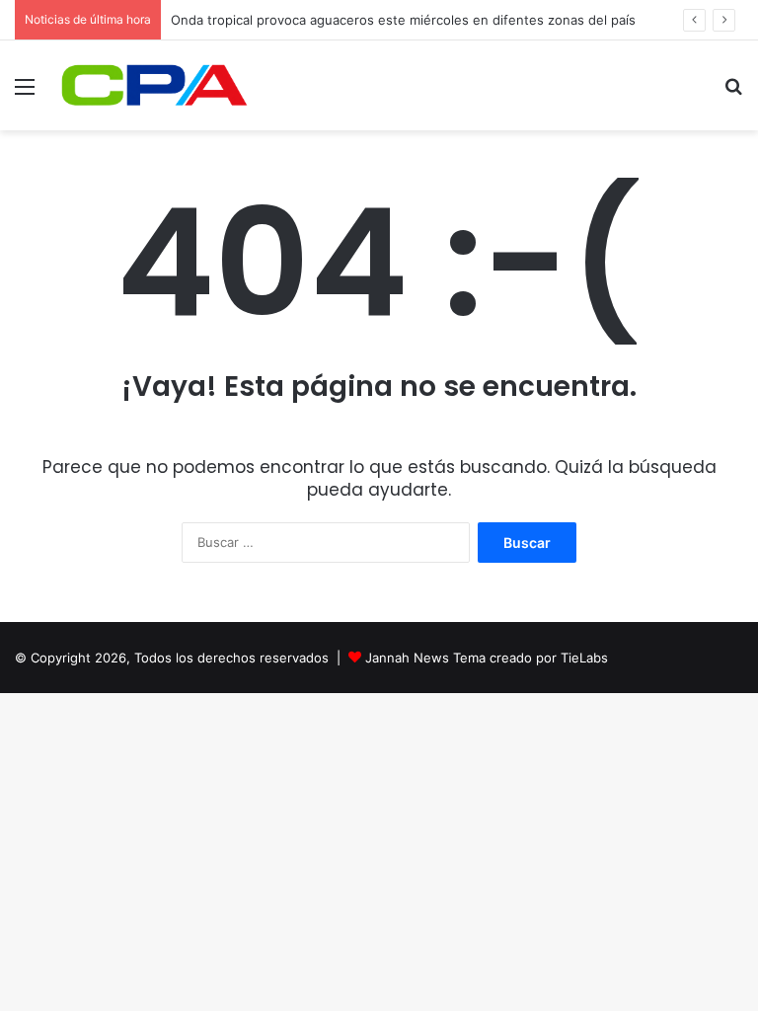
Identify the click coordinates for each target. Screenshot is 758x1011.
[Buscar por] (733, 93)
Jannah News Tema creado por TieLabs (486, 657)
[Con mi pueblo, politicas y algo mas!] (154, 85)
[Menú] (25, 93)
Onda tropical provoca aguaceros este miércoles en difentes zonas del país (403, 20)
